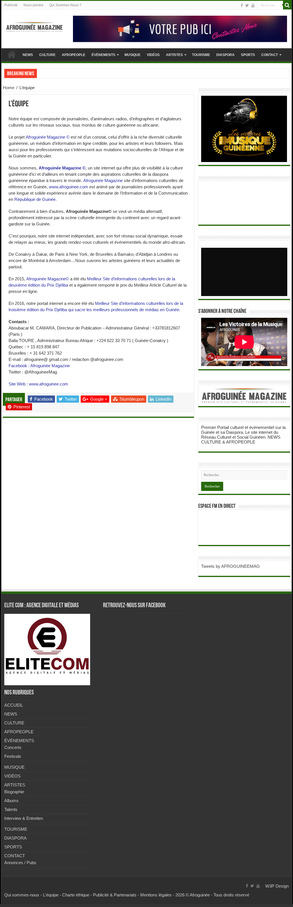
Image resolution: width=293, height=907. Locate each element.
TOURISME (201, 55)
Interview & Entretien (23, 818)
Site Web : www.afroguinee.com (38, 383)
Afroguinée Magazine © (48, 137)
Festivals (12, 756)
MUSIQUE (132, 55)
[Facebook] (241, 5)
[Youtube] (253, 5)
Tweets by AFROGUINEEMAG (230, 566)
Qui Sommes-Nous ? (65, 5)
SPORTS (248, 55)
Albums (11, 800)
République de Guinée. (35, 199)
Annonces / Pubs (20, 862)
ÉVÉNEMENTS (103, 55)
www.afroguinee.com (68, 186)
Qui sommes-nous (21, 894)
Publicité (11, 5)
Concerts (12, 747)
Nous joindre (33, 5)
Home (8, 87)
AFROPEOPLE (73, 55)
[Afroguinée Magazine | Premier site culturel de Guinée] (34, 26)
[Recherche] (287, 5)
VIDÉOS (153, 55)
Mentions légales (156, 894)
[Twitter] (247, 5)
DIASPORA (225, 55)
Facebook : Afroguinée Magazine (39, 365)
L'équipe (50, 894)
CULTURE (47, 55)
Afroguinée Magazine (103, 180)
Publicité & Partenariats (114, 894)
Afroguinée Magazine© (47, 278)
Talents (10, 809)
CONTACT (269, 55)
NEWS (28, 55)
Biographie (14, 791)
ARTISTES (174, 55)
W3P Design (277, 886)
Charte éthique (75, 894)
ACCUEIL (11, 54)
